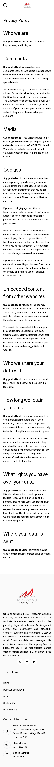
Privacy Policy (10, 709)
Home (6, 683)
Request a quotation (13, 689)
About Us (8, 696)
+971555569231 (20, 756)
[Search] (5, 5)
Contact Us (9, 703)
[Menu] (49, 5)
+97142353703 (20, 747)
